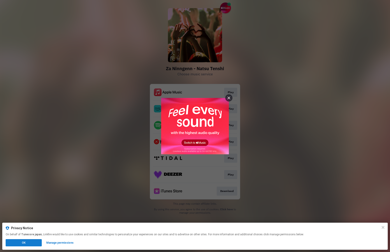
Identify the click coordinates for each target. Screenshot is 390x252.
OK (24, 242)
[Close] (383, 227)
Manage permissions (60, 242)
